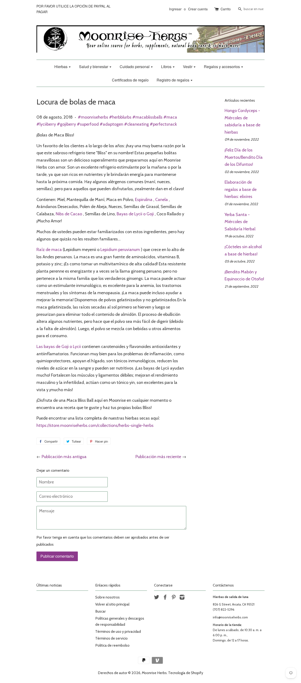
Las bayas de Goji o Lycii (58, 346)
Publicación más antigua (64, 456)
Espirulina (143, 199)
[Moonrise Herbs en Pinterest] (173, 598)
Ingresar (175, 9)
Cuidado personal (135, 66)
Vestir (188, 66)
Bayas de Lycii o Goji (135, 213)
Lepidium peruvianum (120, 249)
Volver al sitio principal (112, 604)
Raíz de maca (49, 249)
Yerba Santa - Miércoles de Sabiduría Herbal (240, 222)
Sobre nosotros (107, 597)
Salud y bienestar (94, 66)
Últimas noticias (49, 585)
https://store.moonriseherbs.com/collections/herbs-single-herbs (95, 425)
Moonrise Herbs (154, 673)
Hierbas (61, 66)
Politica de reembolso (112, 645)
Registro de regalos (173, 80)
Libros (166, 66)
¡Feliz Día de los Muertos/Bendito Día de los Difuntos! (244, 157)
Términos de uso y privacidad (118, 631)
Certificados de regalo (130, 80)
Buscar (100, 611)
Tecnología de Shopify (185, 673)
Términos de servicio (111, 638)
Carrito (226, 9)
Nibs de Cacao (69, 213)
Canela (161, 199)
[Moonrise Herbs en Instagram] (182, 598)
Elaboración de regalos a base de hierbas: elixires (241, 189)
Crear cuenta (198, 9)
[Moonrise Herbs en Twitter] (156, 598)
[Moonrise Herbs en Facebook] (165, 598)
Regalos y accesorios (222, 66)
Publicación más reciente (158, 456)
